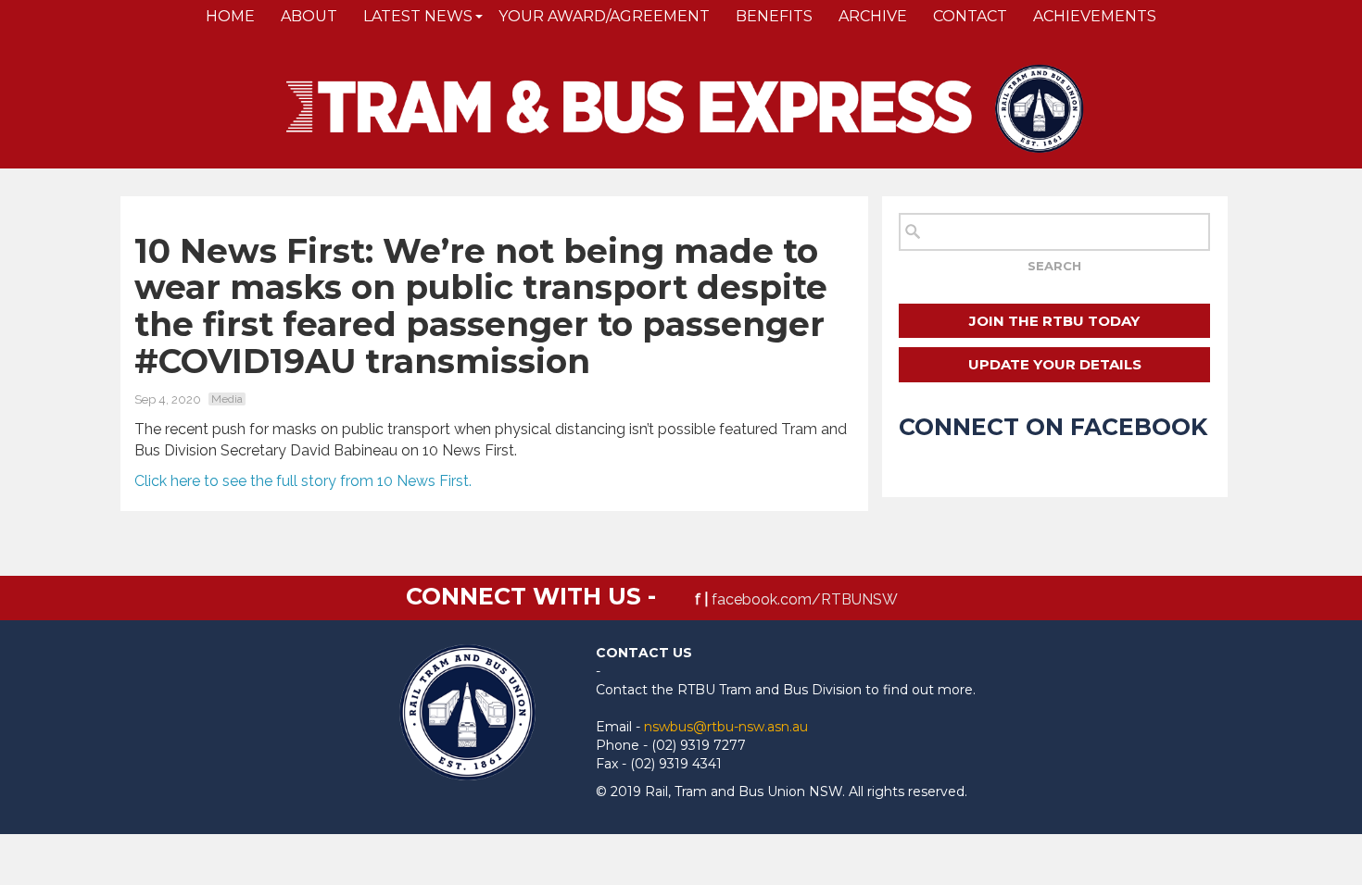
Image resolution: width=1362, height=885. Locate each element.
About (309, 16)
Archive (873, 16)
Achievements (1094, 16)
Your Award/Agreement (604, 16)
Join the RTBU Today (1054, 321)
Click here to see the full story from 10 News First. (303, 481)
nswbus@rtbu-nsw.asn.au (726, 726)
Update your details (1054, 364)
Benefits (774, 16)
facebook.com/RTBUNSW (805, 599)
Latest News (418, 16)
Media (227, 399)
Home (230, 16)
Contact (970, 16)
